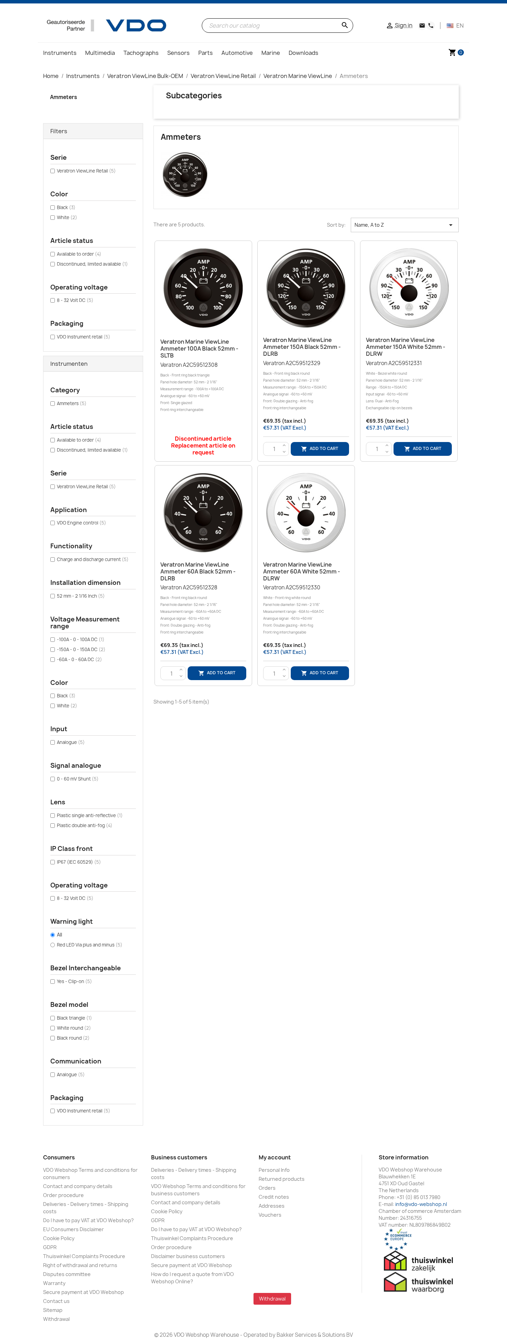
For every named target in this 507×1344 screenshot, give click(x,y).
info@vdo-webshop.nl (421, 1204)
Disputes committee (67, 1274)
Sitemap (52, 1310)
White (67, 217)
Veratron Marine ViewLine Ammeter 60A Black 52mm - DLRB (198, 571)
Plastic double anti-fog (84, 825)
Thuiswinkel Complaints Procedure (84, 1256)
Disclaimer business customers (188, 1256)
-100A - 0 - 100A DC (81, 639)
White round (74, 1028)
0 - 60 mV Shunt (78, 779)
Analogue (71, 742)
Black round (73, 1038)
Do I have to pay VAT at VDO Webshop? (88, 1220)
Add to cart (319, 448)
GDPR (50, 1247)
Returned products (282, 1179)
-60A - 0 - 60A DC (79, 659)
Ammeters (63, 97)
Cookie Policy (58, 1238)
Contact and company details (77, 1186)
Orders (267, 1188)
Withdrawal (56, 1319)
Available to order (79, 254)
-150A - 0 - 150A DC (81, 649)
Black (66, 207)
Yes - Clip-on (74, 981)
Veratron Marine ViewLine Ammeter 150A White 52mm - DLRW (405, 346)
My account (275, 1157)
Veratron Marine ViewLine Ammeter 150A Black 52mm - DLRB (302, 346)
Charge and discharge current (93, 559)
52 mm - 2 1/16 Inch (81, 596)
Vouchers (270, 1214)
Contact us (56, 1301)
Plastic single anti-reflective (90, 815)
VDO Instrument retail (83, 337)
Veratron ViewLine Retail (86, 171)
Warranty (54, 1283)
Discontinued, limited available (92, 264)
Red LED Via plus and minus (89, 945)
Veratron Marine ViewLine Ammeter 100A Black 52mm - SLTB (199, 348)
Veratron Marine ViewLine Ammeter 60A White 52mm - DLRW (301, 571)
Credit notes (274, 1197)
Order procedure (63, 1195)
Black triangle (74, 1018)
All (59, 934)
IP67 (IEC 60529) (79, 862)
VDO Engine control (81, 523)
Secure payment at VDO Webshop (83, 1292)
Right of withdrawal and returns (80, 1265)
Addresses (272, 1206)
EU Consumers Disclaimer (73, 1229)
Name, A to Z (405, 225)
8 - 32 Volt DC (75, 300)
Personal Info (274, 1170)
